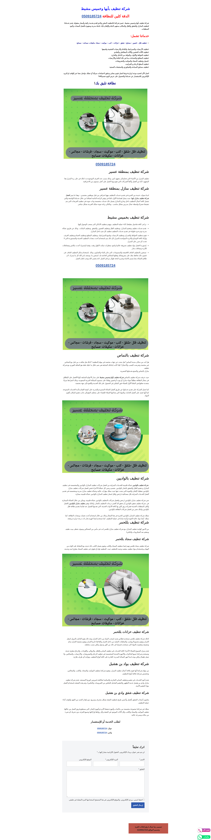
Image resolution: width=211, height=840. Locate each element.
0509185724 (91, 16)
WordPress (188, 837)
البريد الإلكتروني (111, 759)
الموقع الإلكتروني (85, 759)
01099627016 (142, 830)
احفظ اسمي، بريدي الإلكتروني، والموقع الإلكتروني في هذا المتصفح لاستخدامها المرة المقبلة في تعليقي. (106, 800)
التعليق (141, 769)
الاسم (142, 759)
